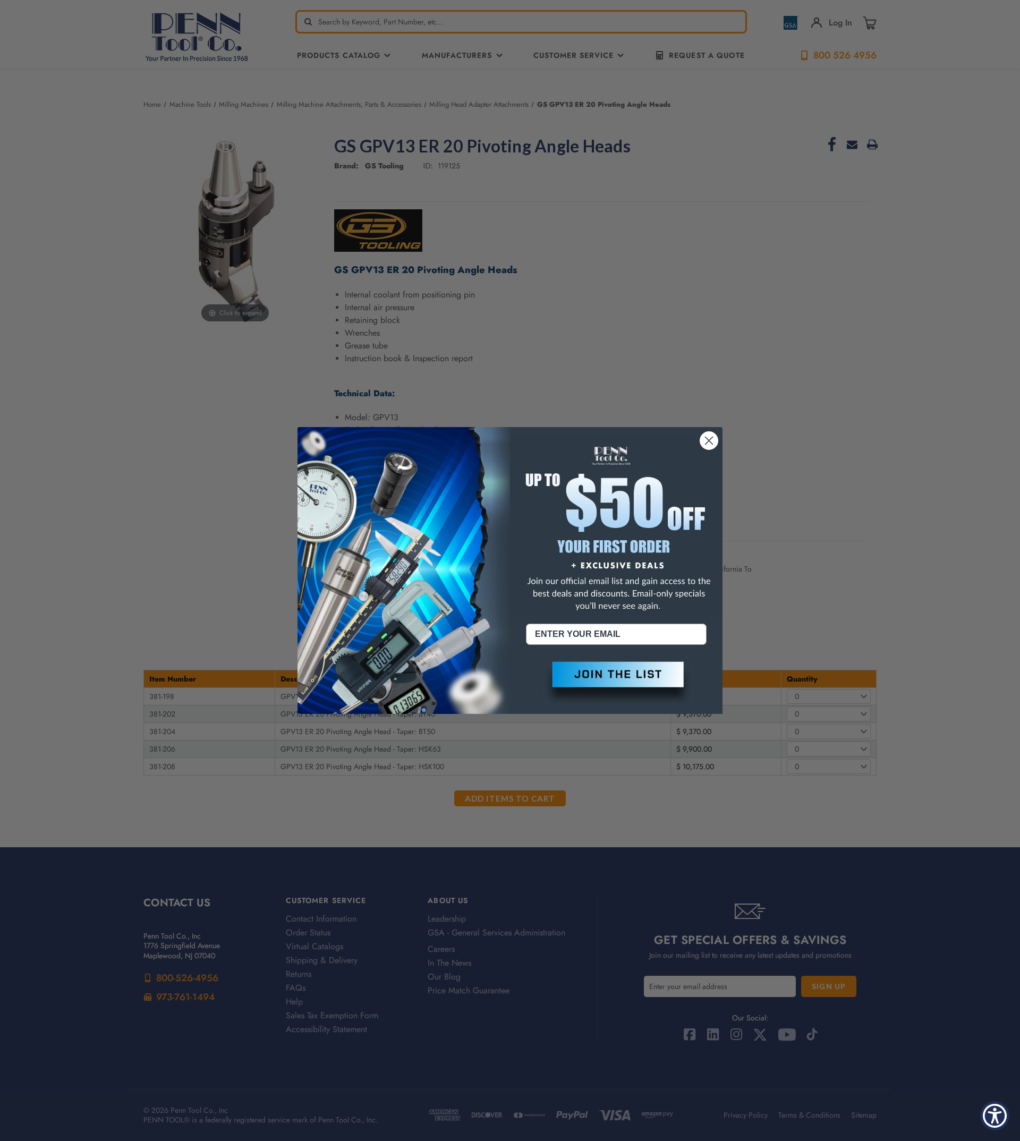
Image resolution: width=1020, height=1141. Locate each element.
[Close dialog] (709, 440)
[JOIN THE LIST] (616, 683)
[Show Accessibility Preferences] (994, 1115)
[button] (616, 683)
